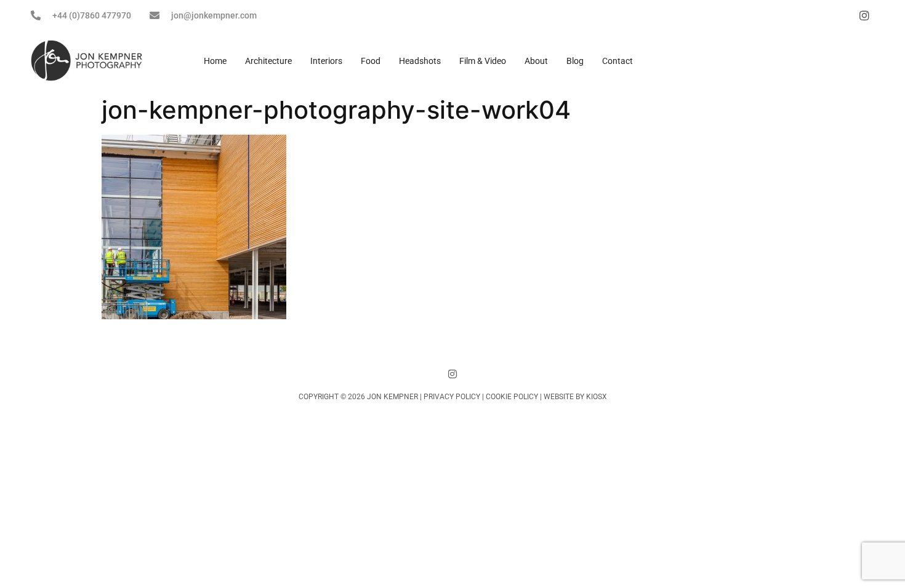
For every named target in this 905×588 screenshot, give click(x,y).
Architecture (268, 61)
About (536, 61)
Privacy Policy (452, 396)
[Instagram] (452, 374)
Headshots (420, 61)
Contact (617, 61)
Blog (575, 61)
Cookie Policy (512, 396)
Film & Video (482, 61)
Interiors (326, 61)
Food (370, 61)
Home (215, 61)
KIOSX (596, 396)
